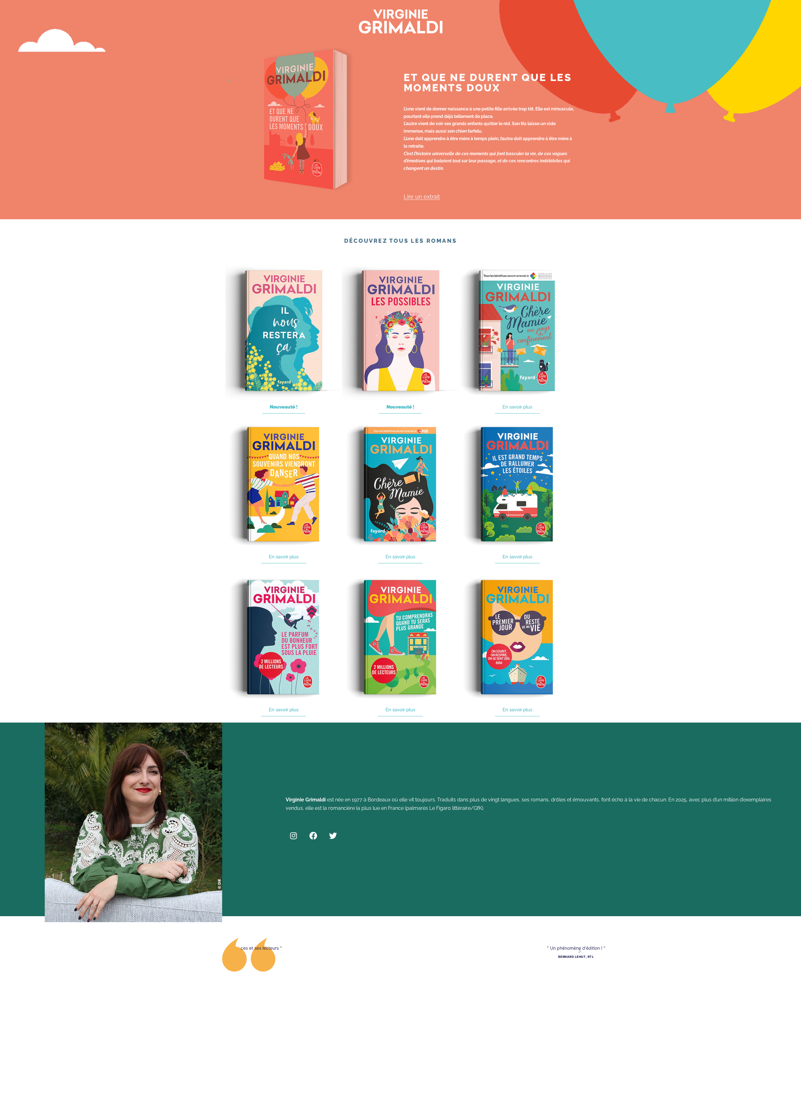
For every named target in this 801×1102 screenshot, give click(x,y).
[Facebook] (313, 836)
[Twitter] (333, 836)
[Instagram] (293, 836)
